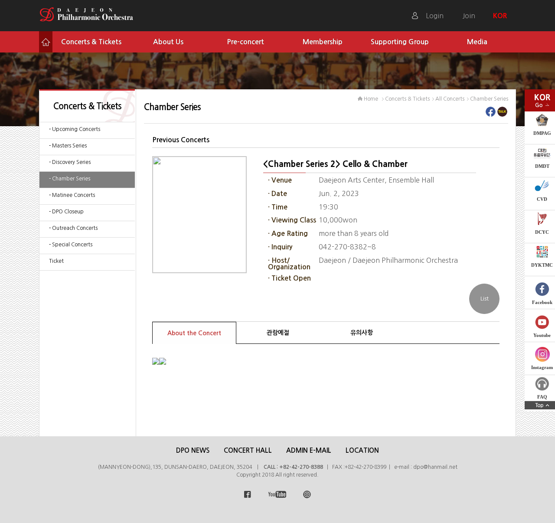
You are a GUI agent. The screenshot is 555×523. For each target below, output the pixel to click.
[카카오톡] (502, 114)
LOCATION (362, 450)
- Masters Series (68, 145)
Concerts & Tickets (91, 42)
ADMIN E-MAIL (308, 450)
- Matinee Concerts (72, 195)
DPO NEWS (192, 450)
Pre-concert (245, 42)
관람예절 (278, 333)
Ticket (56, 261)
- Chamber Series (69, 178)
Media (477, 42)
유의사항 (361, 333)
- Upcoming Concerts (74, 129)
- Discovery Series (70, 162)
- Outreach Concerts (73, 228)
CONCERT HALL (248, 450)
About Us (168, 42)
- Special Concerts (70, 244)
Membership (323, 42)
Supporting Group (400, 42)
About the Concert (194, 333)
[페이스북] (491, 114)
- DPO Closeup (66, 211)
